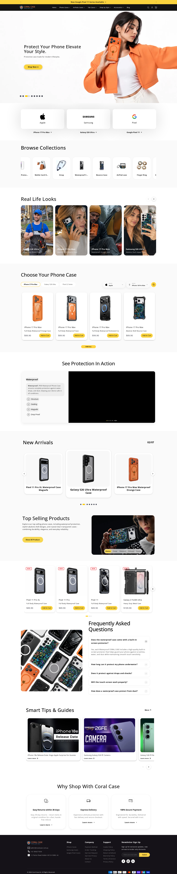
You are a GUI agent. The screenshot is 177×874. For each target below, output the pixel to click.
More (147, 707)
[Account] (152, 7)
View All (88, 347)
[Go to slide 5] (116, 418)
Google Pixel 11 (133, 132)
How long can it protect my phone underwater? (114, 662)
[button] (20, 96)
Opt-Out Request (91, 850)
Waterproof (35, 379)
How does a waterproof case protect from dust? (114, 688)
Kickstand (131, 548)
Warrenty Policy (109, 853)
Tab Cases (91, 7)
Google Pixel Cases (74, 850)
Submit (144, 852)
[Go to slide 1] (107, 418)
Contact (88, 859)
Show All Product (33, 537)
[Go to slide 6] (94, 502)
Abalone (107, 548)
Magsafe (34, 407)
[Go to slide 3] (111, 418)
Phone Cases (64, 7)
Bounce (138, 548)
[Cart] (156, 7)
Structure (34, 385)
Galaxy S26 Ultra (87, 132)
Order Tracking (90, 847)
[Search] (148, 7)
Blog (128, 7)
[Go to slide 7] (96, 502)
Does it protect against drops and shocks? (111, 670)
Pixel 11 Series (68, 284)
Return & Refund (109, 850)
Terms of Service (109, 856)
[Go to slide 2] (108, 418)
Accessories (118, 7)
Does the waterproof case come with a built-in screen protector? (114, 639)
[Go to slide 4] (114, 418)
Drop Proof (35, 412)
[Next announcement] (156, 2)
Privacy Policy (108, 859)
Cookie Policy (108, 844)
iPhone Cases (72, 844)
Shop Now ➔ (143, 59)
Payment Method (91, 844)
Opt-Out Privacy (91, 853)
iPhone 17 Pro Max (41, 132)
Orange (114, 548)
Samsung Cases (72, 847)
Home (54, 7)
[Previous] (148, 199)
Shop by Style (104, 7)
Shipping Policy (109, 847)
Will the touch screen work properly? (109, 679)
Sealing (30, 389)
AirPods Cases (78, 7)
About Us (88, 856)
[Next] (154, 199)
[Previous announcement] (21, 2)
